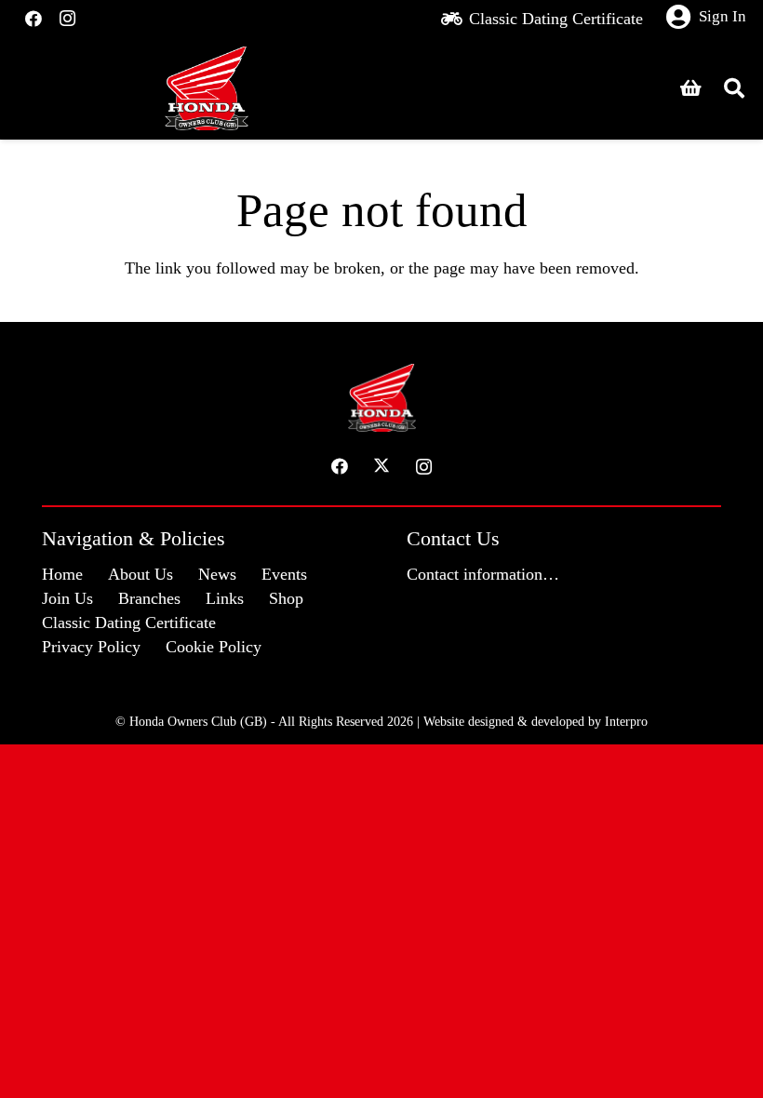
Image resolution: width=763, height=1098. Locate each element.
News (217, 574)
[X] (382, 467)
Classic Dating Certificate (129, 622)
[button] (734, 88)
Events (284, 574)
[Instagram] (67, 18)
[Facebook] (33, 18)
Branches (149, 598)
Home (62, 574)
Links (225, 598)
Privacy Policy (91, 646)
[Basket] (691, 88)
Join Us (67, 598)
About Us (140, 574)
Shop (286, 598)
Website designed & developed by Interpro (535, 721)
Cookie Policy (213, 646)
